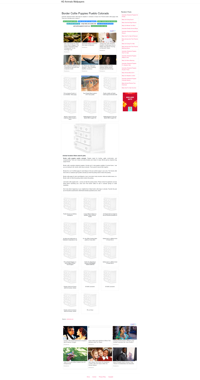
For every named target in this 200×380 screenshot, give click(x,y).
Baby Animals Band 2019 (128, 72)
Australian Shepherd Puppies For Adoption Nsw (129, 64)
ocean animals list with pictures (105, 23)
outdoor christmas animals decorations (107, 21)
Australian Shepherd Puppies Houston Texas (129, 68)
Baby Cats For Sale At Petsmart (130, 36)
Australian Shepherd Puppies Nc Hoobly (130, 15)
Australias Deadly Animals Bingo (130, 28)
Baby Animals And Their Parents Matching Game (130, 47)
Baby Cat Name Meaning (128, 60)
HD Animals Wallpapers (72, 1)
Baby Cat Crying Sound (127, 19)
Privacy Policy (102, 377)
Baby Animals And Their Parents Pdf (130, 39)
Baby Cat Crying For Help (128, 43)
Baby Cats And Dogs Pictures (129, 22)
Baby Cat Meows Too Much (128, 25)
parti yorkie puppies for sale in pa (81, 26)
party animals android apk (73, 23)
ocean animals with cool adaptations (87, 21)
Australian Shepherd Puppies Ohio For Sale (129, 52)
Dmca (88, 377)
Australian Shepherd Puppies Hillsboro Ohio (129, 56)
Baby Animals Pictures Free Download (129, 84)
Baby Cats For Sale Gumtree (129, 88)
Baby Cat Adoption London (128, 75)
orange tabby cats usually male (88, 23)
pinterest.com (70, 319)
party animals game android (70, 21)
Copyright (110, 377)
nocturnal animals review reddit (99, 26)
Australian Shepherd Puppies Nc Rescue (130, 32)
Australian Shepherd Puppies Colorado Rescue (129, 79)
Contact (94, 377)
